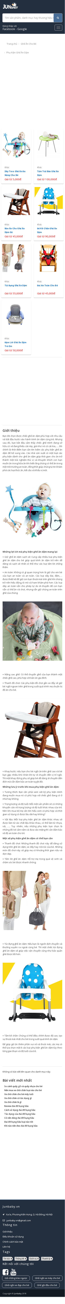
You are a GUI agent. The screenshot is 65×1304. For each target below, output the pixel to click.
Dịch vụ (33, 1258)
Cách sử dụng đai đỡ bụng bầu (19, 1110)
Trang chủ (12, 43)
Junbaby (18, 1293)
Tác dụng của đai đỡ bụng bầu (19, 1113)
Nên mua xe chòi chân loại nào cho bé (23, 1090)
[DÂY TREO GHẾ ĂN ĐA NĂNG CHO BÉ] (16, 156)
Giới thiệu (7, 1231)
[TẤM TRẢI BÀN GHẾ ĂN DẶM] (49, 156)
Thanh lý (46, 1258)
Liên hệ (6, 1246)
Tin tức (6, 1258)
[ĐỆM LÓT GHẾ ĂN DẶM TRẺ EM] (16, 327)
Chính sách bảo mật (13, 1241)
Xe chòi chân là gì (12, 1102)
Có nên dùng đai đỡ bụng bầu (19, 1117)
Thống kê (19, 1258)
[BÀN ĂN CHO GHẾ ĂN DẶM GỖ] (16, 213)
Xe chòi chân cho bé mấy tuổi (18, 1094)
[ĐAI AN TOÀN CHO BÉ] (49, 270)
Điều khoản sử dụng (13, 1236)
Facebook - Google (15, 28)
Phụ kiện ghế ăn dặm (17, 52)
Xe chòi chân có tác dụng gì (18, 1098)
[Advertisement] (32, 92)
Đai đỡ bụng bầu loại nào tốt (18, 1121)
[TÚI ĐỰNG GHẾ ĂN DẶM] (16, 270)
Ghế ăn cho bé (28, 43)
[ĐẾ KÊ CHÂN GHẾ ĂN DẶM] (49, 213)
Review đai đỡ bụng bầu (16, 1106)
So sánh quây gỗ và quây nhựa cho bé (23, 1086)
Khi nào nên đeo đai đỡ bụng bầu (21, 1125)
